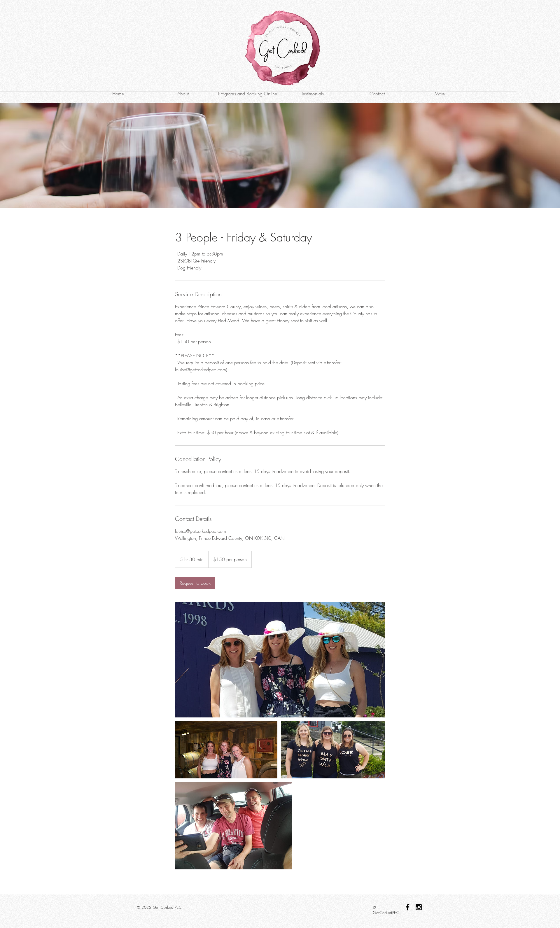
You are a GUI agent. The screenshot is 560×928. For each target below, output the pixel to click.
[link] (195, 583)
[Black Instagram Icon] (418, 907)
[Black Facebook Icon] (407, 907)
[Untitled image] (280, 659)
